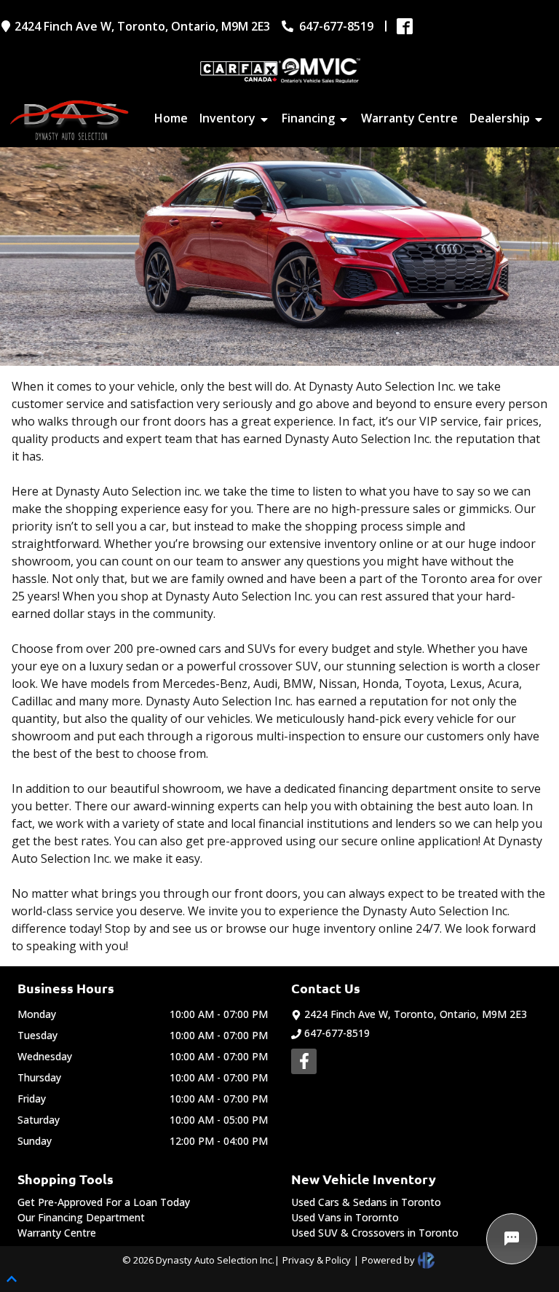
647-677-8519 (337, 1033)
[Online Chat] (511, 1238)
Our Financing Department (81, 1217)
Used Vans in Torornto (345, 1217)
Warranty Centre (56, 1233)
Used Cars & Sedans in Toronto (366, 1202)
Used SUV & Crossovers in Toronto (375, 1233)
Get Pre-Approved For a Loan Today (103, 1202)
